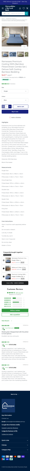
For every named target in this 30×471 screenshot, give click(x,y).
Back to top (14, 394)
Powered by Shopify (22, 467)
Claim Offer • (15, 283)
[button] (27, 8)
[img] (5, 325)
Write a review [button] (15, 310)
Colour (3, 96)
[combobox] (15, 13)
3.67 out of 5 (19, 293)
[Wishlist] (24, 8)
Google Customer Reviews (10, 428)
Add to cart (20, 106)
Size (3, 87)
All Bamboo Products (11, 18)
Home (3, 18)
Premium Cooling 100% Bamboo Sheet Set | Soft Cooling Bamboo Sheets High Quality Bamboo (19, 274)
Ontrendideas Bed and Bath (11, 467)
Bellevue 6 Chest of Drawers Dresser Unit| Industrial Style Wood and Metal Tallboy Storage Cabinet (19, 267)
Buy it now (15, 111)
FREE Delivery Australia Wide (11, 1)
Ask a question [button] (15, 314)
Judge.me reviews (7, 434)
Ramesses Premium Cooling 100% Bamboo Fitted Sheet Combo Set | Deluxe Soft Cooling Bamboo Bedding (14, 20)
